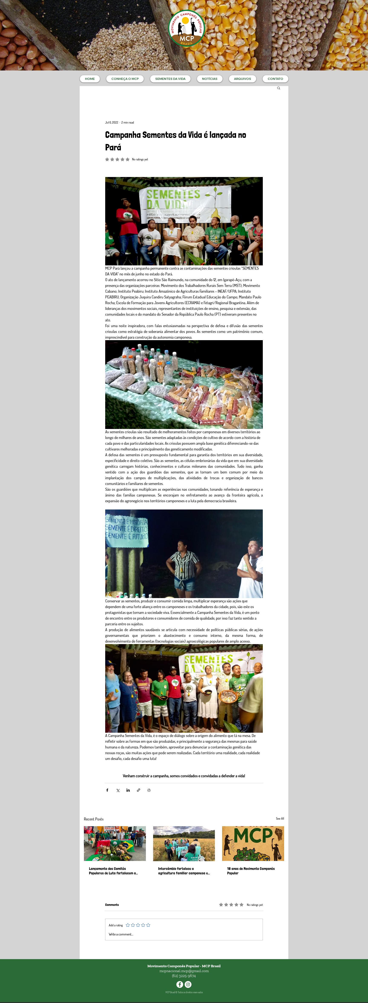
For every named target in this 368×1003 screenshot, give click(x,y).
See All (280, 818)
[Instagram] (188, 984)
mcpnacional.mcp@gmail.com (184, 970)
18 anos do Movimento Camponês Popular (251, 870)
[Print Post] (149, 790)
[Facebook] (179, 984)
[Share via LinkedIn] (128, 790)
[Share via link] (139, 790)
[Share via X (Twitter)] (118, 790)
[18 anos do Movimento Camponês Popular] (253, 843)
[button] (125, 78)
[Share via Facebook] (107, 790)
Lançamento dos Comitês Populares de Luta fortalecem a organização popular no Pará (112, 870)
